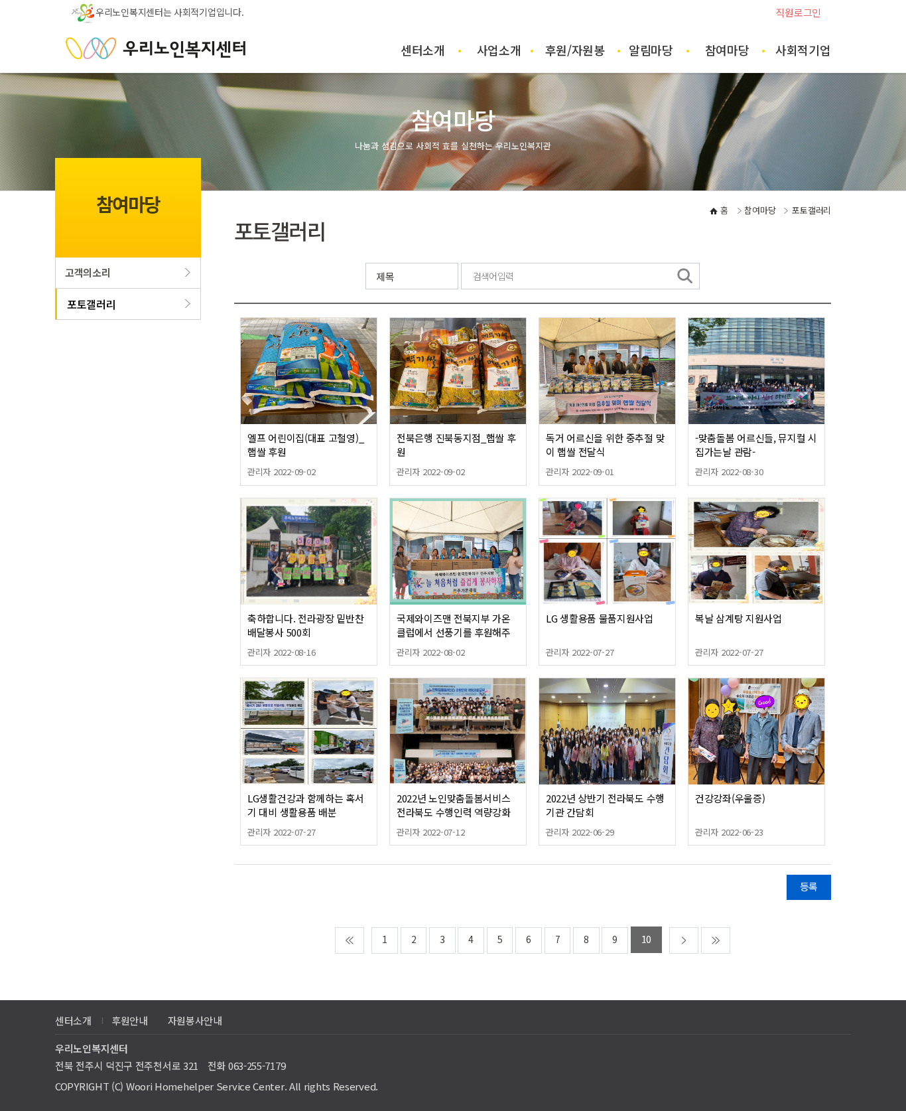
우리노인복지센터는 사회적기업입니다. (169, 12)
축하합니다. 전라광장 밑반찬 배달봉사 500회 (305, 625)
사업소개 (499, 49)
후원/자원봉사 (575, 57)
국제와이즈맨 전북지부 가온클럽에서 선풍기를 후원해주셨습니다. (454, 632)
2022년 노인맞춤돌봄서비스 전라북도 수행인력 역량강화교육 (454, 812)
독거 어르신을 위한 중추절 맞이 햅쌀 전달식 (605, 445)
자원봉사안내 (195, 1020)
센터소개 (423, 49)
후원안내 (129, 1020)
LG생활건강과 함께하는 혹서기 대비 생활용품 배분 (305, 805)
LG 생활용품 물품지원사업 (599, 618)
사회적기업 (803, 49)
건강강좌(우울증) (730, 798)
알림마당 (651, 49)
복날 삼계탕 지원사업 (738, 618)
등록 (809, 886)
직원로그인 (798, 12)
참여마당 (727, 49)
